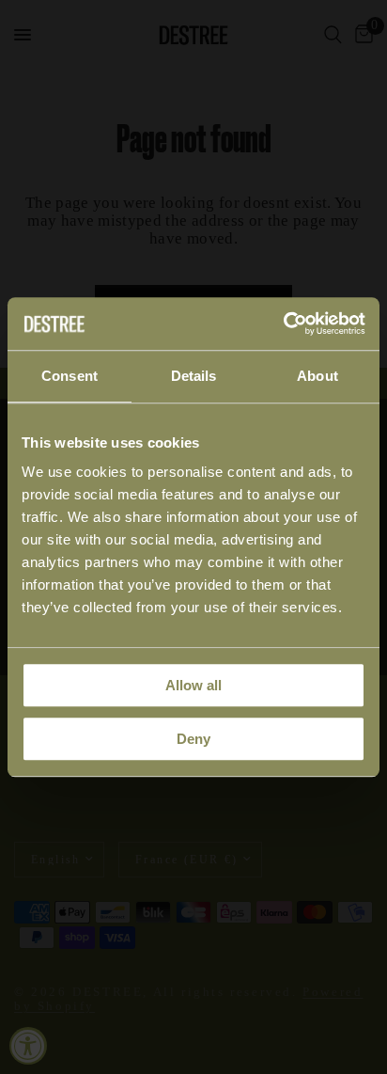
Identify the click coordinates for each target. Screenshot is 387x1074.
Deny (193, 739)
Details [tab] (194, 376)
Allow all (193, 685)
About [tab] (317, 376)
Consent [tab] (69, 376)
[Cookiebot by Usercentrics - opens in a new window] (283, 323)
